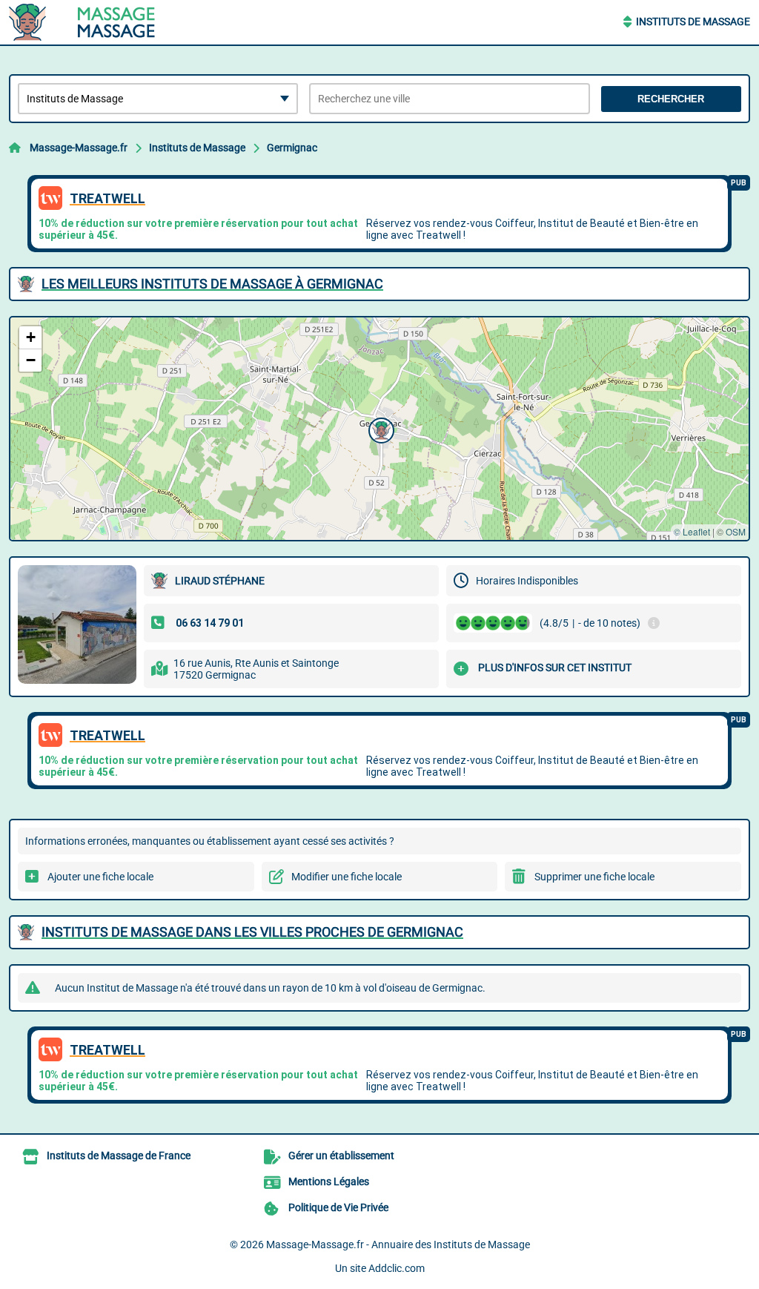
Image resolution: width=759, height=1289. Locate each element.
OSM (736, 531)
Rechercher (670, 99)
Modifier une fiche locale (346, 877)
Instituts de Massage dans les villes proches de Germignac (252, 932)
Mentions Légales (328, 1181)
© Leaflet (692, 531)
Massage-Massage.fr (78, 148)
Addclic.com (396, 1268)
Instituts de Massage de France (118, 1155)
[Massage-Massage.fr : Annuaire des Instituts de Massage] (101, 22)
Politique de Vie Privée (338, 1207)
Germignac (292, 148)
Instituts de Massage (693, 21)
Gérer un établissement (341, 1155)
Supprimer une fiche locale (594, 877)
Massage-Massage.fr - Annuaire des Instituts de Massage (398, 1244)
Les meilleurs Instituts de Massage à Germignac (212, 283)
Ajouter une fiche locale (100, 877)
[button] (379, 429)
